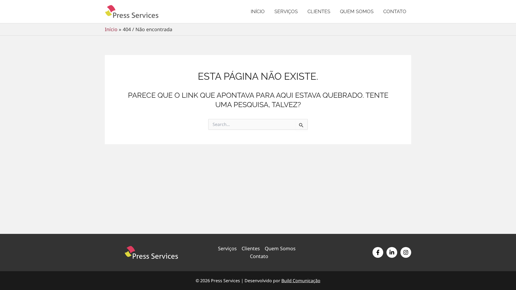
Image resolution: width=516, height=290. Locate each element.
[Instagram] (405, 252)
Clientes (318, 11)
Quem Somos (357, 11)
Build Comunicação (300, 281)
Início (258, 11)
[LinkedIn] (391, 252)
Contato (394, 11)
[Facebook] (377, 252)
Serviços (286, 11)
